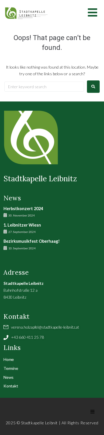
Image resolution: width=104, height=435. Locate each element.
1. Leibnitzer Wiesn (22, 225)
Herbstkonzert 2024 (23, 208)
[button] (92, 411)
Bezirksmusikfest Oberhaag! (31, 241)
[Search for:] (44, 87)
